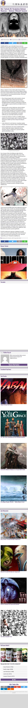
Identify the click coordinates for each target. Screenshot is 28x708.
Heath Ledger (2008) (8, 669)
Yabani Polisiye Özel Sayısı (6, 405)
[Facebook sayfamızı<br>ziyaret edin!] (10, 687)
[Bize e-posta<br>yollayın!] (4, 687)
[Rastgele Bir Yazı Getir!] (16, 4)
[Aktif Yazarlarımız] (21, 4)
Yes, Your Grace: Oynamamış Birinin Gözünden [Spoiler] (13, 437)
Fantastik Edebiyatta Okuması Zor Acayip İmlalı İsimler (13, 469)
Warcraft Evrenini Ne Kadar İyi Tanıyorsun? (10, 572)
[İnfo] (26, 4)
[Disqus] (14, 299)
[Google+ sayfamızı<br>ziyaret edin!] (17, 687)
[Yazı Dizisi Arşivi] (24, 4)
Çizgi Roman (15, 39)
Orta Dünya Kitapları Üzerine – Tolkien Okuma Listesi (12, 502)
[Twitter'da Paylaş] (13, 43)
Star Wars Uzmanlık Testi (6, 636)
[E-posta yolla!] (19, 43)
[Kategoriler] (18, 4)
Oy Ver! (14, 680)
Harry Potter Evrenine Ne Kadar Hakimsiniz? (11, 539)
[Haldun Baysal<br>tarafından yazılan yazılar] (5, 355)
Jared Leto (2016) (7, 673)
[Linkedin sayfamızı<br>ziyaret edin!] (4, 689)
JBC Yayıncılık (15, 238)
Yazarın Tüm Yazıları (14, 365)
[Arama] (13, 4)
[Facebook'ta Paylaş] (5, 43)
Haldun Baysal (6, 39)
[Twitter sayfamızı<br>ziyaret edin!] (24, 687)
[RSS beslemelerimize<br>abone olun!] (10, 689)
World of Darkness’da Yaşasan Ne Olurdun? (10, 604)
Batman (4, 238)
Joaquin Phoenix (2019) (8, 676)
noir (20, 238)
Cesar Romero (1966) (8, 667)
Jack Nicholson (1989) (8, 671)
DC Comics (8, 238)
